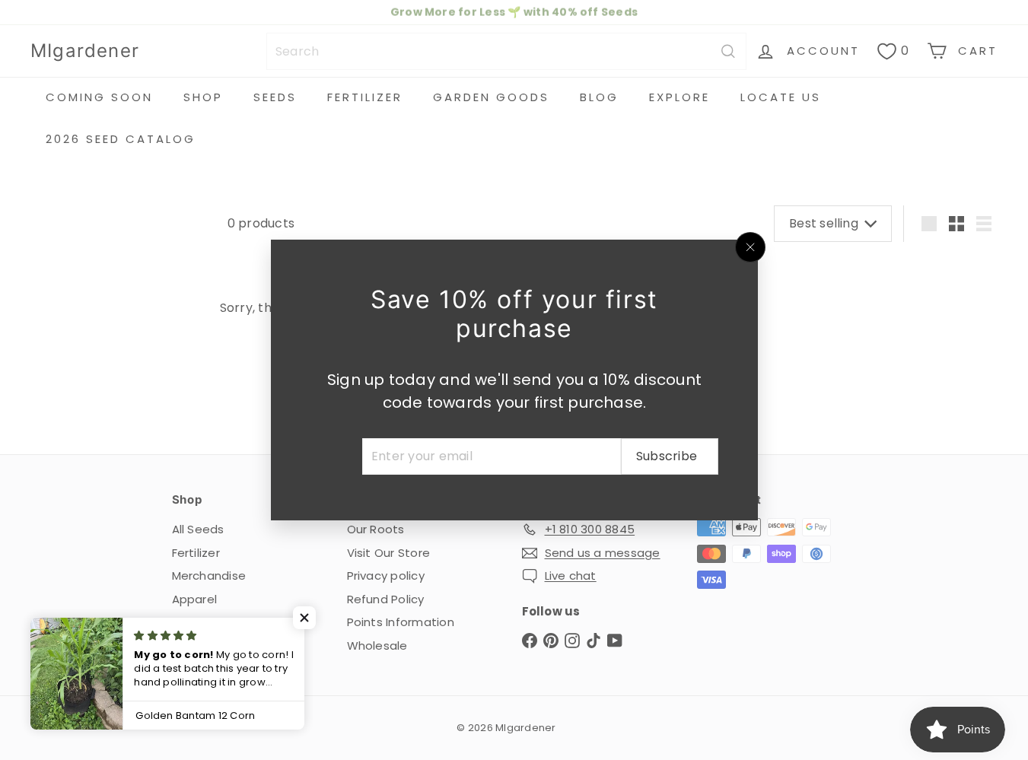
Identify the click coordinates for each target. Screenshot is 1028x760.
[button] (304, 617)
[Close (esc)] (750, 247)
